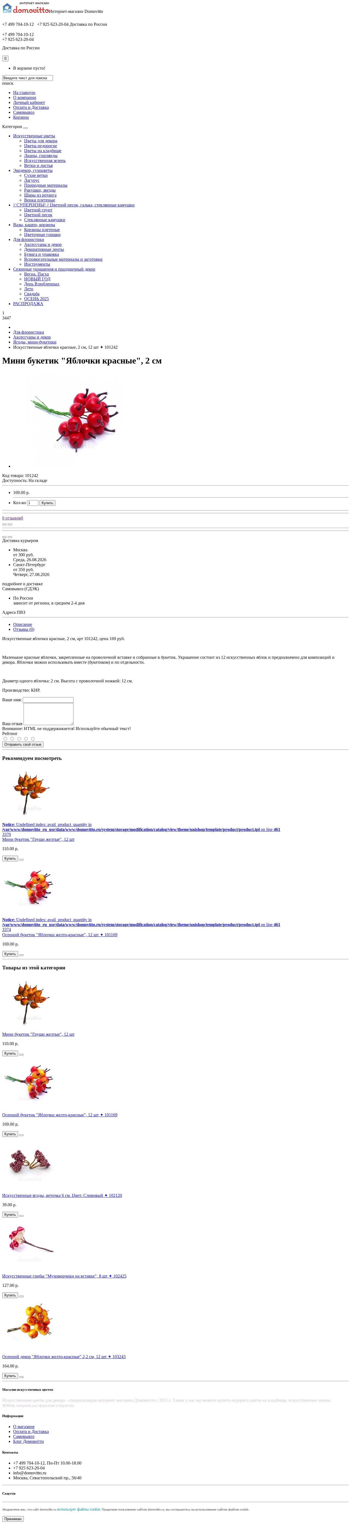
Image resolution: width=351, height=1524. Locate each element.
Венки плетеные (39, 200)
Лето (28, 288)
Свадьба (31, 293)
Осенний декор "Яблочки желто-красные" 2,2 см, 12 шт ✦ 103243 (64, 1356)
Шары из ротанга (40, 195)
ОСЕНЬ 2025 (36, 298)
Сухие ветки (36, 175)
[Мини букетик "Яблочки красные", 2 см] (75, 466)
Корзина (21, 117)
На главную (24, 92)
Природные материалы (45, 185)
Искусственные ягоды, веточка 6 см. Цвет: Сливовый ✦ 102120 (62, 1195)
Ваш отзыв (12, 723)
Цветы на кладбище (42, 150)
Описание (22, 624)
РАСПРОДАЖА (28, 303)
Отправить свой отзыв (22, 744)
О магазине (24, 1426)
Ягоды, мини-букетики (34, 342)
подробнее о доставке (22, 583)
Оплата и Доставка (31, 107)
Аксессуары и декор (43, 244)
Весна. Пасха (36, 274)
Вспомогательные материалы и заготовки (63, 259)
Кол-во (19, 502)
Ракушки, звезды (40, 190)
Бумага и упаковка (41, 254)
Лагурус (31, 180)
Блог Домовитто (28, 1441)
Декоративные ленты (44, 249)
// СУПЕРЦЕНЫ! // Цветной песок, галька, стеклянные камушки (74, 205)
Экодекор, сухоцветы (33, 170)
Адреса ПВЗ (13, 612)
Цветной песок (38, 214)
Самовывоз (23, 112)
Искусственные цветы (34, 136)
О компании (24, 97)
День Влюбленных (42, 284)
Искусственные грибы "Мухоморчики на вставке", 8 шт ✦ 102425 (64, 1276)
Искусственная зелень (45, 160)
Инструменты (37, 264)
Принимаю (13, 1519)
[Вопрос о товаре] (4, 524)
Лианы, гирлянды (41, 155)
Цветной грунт (38, 210)
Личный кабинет (29, 102)
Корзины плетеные (42, 229)
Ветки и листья (38, 165)
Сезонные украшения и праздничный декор (54, 269)
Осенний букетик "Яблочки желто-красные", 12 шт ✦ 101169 (59, 934)
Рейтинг (10, 733)
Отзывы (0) (23, 629)
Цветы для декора (40, 140)
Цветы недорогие (40, 145)
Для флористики (28, 239)
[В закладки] (10, 524)
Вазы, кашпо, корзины (34, 224)
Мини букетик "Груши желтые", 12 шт (38, 839)
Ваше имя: (12, 699)
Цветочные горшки (42, 234)
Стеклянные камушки (44, 219)
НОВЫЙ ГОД (37, 279)
